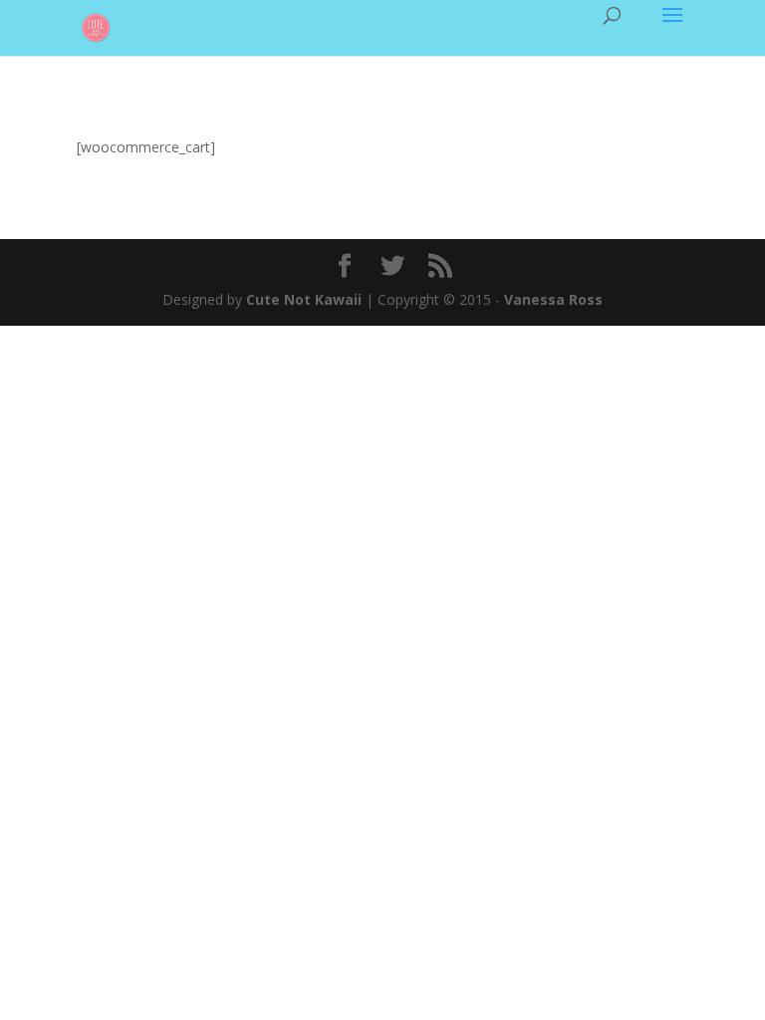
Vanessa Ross (553, 299)
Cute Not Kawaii (304, 299)
